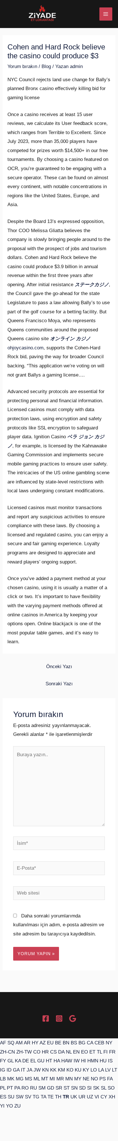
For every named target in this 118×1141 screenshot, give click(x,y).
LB (3, 1079)
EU (50, 1043)
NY (109, 1043)
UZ (90, 1097)
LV (108, 1070)
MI (52, 1079)
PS (102, 1079)
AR (27, 1043)
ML (37, 1079)
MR (60, 1079)
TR (66, 1097)
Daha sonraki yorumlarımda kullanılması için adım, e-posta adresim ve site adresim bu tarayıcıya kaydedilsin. (58, 925)
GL (10, 1061)
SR (59, 1088)
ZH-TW (24, 1052)
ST (67, 1088)
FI (105, 1052)
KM (61, 1070)
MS (28, 1079)
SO (111, 1088)
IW (77, 1061)
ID (9, 1070)
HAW (66, 1061)
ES (3, 1097)
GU (40, 1061)
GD (50, 1088)
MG (19, 1079)
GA (16, 1070)
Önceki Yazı (59, 666)
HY (35, 1043)
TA (43, 1097)
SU (11, 1097)
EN (76, 1052)
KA (18, 1061)
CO (36, 1052)
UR (81, 1097)
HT (49, 1061)
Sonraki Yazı (59, 683)
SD (82, 1088)
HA (57, 1061)
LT (114, 1070)
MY (77, 1079)
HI (83, 1061)
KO (69, 1070)
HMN (92, 1061)
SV (28, 1097)
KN (45, 1070)
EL (33, 1061)
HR (45, 1052)
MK (10, 1079)
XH (112, 1097)
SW (19, 1097)
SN (74, 1088)
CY (104, 1097)
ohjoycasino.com (25, 348)
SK (96, 1088)
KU (78, 1070)
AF (3, 1043)
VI (97, 1097)
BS (74, 1043)
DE (25, 1061)
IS (110, 1061)
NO (94, 1079)
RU (33, 1088)
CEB (99, 1043)
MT (44, 1079)
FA (110, 1079)
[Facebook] (45, 1018)
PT (10, 1088)
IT (23, 1070)
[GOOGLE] (72, 1018)
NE (86, 1079)
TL (99, 1052)
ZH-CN (7, 1052)
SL (103, 1088)
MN (69, 1079)
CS (53, 1052)
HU (103, 1061)
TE (51, 1097)
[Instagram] (59, 1018)
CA (90, 1043)
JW (37, 1070)
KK (53, 1070)
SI (89, 1088)
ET (92, 1052)
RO (25, 1088)
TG (36, 1097)
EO (84, 1052)
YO (9, 1106)
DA (61, 1052)
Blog (46, 66)
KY (86, 1070)
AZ (43, 1043)
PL (2, 1088)
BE (58, 1043)
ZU (17, 1106)
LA (101, 1070)
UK (73, 1097)
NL (69, 1052)
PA (17, 1088)
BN (66, 1043)
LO (94, 1070)
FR (112, 1052)
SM (42, 1088)
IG (2, 1070)
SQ (10, 1043)
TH (58, 1097)
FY (3, 1061)
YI (2, 1106)
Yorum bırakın (22, 66)
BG (81, 1043)
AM (19, 1043)
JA (29, 1070)
